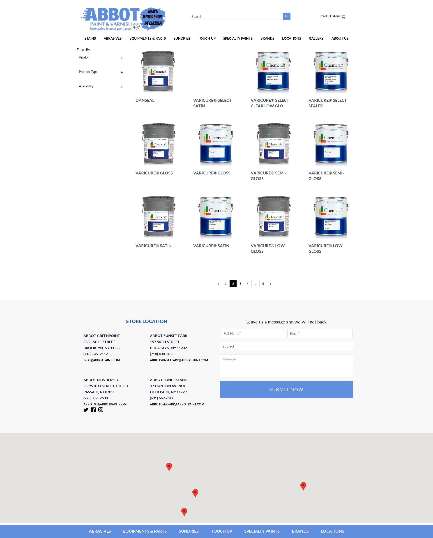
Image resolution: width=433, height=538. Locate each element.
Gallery (316, 38)
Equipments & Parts (147, 38)
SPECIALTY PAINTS (262, 531)
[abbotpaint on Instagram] (100, 410)
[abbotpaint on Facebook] (93, 410)
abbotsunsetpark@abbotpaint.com (179, 360)
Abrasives (113, 38)
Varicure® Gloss (154, 172)
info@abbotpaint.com (101, 360)
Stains (90, 38)
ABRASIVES (100, 531)
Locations (291, 38)
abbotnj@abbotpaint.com (105, 404)
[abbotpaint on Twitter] (85, 410)
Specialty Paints (238, 38)
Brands (267, 38)
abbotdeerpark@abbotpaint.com (177, 404)
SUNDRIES (182, 38)
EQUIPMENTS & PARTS (145, 531)
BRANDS (300, 531)
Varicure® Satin (154, 245)
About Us (340, 38)
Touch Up (207, 38)
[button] (303, 486)
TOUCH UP (221, 531)
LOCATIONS (332, 531)
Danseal (145, 100)
